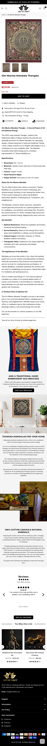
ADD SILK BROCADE (23, 390)
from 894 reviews (23, 582)
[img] (23, 579)
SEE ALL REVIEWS (23, 617)
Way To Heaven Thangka (12, 653)
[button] (44, 8)
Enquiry (22, 103)
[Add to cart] (12, 647)
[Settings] (40, 8)
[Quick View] (17, 647)
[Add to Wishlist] (8, 647)
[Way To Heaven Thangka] (12, 639)
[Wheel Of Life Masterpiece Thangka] (34, 639)
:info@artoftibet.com (13, 692)
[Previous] (2, 647)
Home (4, 15)
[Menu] (2, 8)
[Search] (6, 8)
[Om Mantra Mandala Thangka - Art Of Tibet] (6, 67)
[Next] (45, 647)
